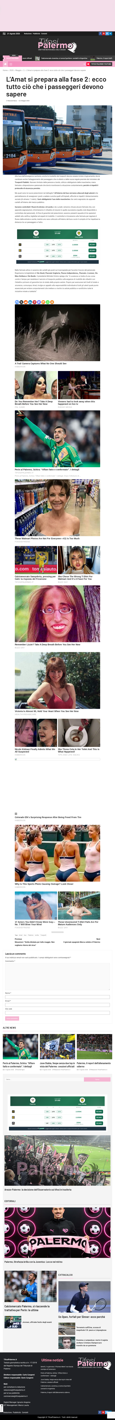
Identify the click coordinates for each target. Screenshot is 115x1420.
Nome (8, 993)
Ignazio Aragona (23, 1402)
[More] (52, 302)
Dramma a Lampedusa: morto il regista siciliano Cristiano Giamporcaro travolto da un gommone (92, 1343)
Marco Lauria (23, 1405)
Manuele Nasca (12, 101)
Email (8, 1001)
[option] (57, 1165)
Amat (20, 935)
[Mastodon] (39, 302)
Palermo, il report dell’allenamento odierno (53, 58)
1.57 (47, 256)
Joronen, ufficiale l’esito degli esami (37, 1322)
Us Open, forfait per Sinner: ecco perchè (81, 1316)
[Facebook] (17, 302)
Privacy (1, 1409)
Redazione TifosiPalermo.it (62, 1069)
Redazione (28, 34)
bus (25, 935)
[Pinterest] (34, 302)
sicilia (37, 935)
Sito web (8, 1009)
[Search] (84, 64)
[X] (21, 302)
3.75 (53, 244)
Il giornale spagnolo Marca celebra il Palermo (81, 940)
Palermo (30, 935)
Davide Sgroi (21, 1069)
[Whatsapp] (48, 302)
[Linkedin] (30, 302)
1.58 (47, 244)
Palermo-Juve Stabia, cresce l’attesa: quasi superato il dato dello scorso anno (43, 1189)
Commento (10, 961)
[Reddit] (26, 302)
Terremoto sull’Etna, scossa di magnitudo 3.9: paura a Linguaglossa (91, 1328)
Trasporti (43, 935)
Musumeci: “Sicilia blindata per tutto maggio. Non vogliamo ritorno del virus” (35, 942)
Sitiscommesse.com (40, 1128)
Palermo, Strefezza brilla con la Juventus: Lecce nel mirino (33, 1261)
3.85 (53, 256)
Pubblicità (36, 34)
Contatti (44, 34)
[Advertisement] (57, 15)
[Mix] (43, 302)
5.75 (59, 244)
